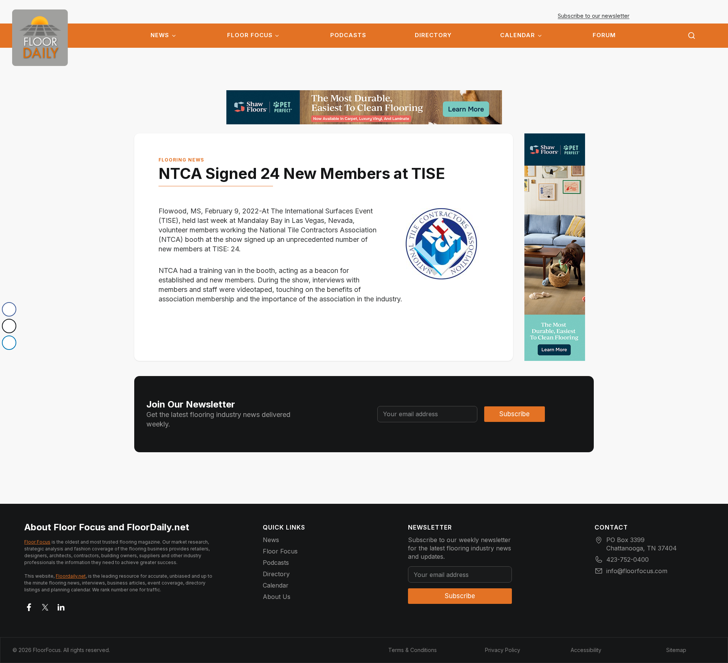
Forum (604, 35)
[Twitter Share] (9, 326)
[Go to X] (45, 605)
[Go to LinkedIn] (61, 605)
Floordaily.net (71, 576)
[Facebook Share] (9, 309)
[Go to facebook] (29, 605)
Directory (433, 35)
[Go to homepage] (40, 37)
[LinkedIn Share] (9, 342)
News (160, 35)
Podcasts (348, 35)
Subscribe (514, 414)
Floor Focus (250, 35)
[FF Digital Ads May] (364, 107)
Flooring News (181, 160)
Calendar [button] (517, 35)
